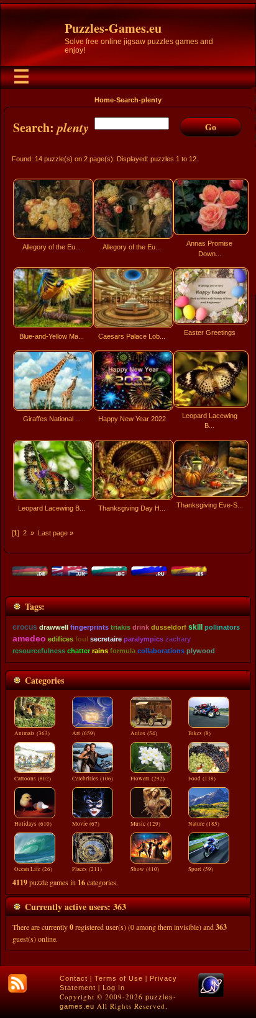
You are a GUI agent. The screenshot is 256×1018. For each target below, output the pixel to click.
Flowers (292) (147, 778)
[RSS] (17, 983)
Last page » (55, 533)
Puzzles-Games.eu (113, 28)
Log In (114, 987)
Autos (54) (143, 733)
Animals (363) (32, 733)
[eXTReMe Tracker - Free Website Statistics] (211, 994)
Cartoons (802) (32, 778)
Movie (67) (85, 824)
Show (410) (144, 869)
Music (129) (145, 824)
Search (127, 100)
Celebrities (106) (92, 778)
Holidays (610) (33, 824)
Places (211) (87, 869)
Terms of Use (118, 978)
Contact (74, 978)
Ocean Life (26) (33, 869)
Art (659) (83, 733)
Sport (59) (200, 869)
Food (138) (202, 778)
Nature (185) (203, 824)
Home (104, 100)
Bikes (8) (199, 733)
